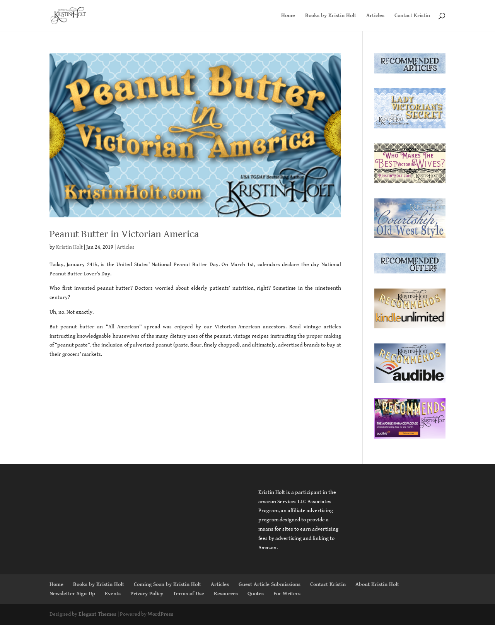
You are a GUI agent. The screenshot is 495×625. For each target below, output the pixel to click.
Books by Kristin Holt (330, 16)
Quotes (256, 594)
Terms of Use (188, 594)
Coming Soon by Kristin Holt (167, 584)
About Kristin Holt (377, 584)
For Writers (286, 594)
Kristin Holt (69, 247)
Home (288, 16)
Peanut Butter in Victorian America (124, 234)
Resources (226, 594)
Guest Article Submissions (269, 584)
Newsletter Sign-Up (72, 594)
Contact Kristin (412, 16)
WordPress (160, 614)
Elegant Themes (97, 614)
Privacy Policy (146, 594)
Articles (375, 16)
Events (113, 594)
